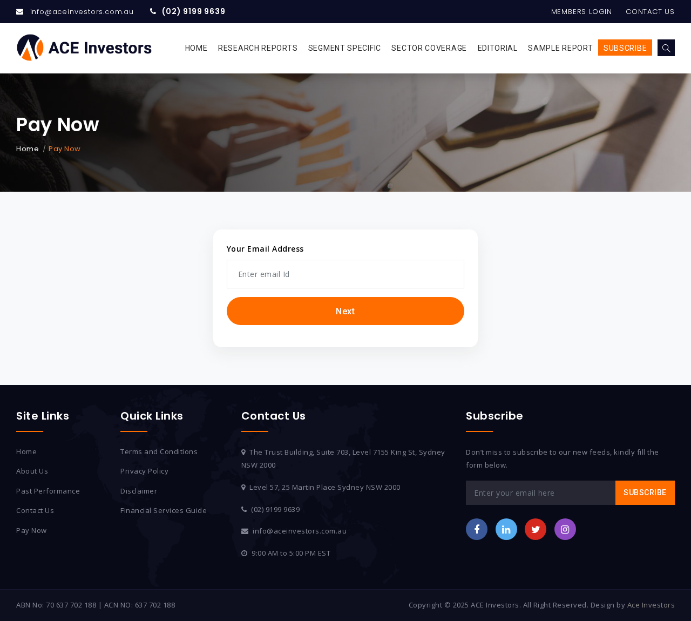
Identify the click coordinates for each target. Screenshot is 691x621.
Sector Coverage (429, 48)
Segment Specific (344, 48)
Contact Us (650, 11)
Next (345, 311)
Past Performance (48, 491)
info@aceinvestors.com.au (82, 11)
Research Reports (257, 48)
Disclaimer (138, 491)
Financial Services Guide (163, 510)
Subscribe (625, 48)
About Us (32, 471)
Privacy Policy (144, 471)
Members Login (581, 11)
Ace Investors (651, 605)
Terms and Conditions (159, 451)
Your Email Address (265, 249)
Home (196, 48)
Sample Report (560, 48)
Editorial (498, 48)
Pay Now (31, 530)
